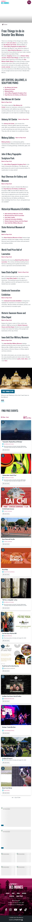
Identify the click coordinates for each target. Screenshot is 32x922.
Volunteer (11, 896)
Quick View (6, 450)
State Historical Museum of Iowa (14, 214)
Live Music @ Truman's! (7, 758)
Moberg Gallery (9, 91)
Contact (8, 893)
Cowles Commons (8, 511)
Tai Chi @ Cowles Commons (8, 509)
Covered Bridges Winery (9, 730)
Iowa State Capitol (10, 217)
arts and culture (11, 43)
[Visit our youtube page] (15, 910)
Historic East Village (12, 58)
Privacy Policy (19, 896)
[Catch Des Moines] (5, 2)
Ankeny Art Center (10, 89)
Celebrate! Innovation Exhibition (13, 219)
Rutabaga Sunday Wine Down (9, 727)
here (6, 361)
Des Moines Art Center (10, 45)
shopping (9, 56)
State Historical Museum (15, 50)
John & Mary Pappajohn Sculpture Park (15, 46)
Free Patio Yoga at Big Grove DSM (9, 633)
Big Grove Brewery (8, 636)
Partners (24, 893)
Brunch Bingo (5, 569)
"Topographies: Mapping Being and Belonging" (12, 442)
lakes (26, 359)
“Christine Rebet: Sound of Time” (9, 475)
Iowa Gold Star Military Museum (14, 223)
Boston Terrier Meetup (7, 788)
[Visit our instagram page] (10, 910)
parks (19, 359)
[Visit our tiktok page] (25, 910)
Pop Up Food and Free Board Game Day (10, 666)
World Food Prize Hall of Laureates (14, 215)
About (13, 893)
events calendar (6, 67)
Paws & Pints (7, 790)
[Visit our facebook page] (6, 910)
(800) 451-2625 (16, 901)
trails (22, 359)
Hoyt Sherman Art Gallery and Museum (16, 95)
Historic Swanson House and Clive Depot (16, 221)
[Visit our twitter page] (20, 910)
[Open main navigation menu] (29, 2)
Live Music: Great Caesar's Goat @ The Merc (11, 696)
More (2, 400)
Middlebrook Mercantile (9, 698)
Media (18, 893)
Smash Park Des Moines (9, 572)
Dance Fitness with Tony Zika (8, 539)
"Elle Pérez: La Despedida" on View (9, 600)
